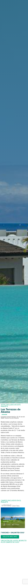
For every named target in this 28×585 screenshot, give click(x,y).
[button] (25, 548)
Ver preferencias (14, 577)
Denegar (14, 573)
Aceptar (14, 569)
